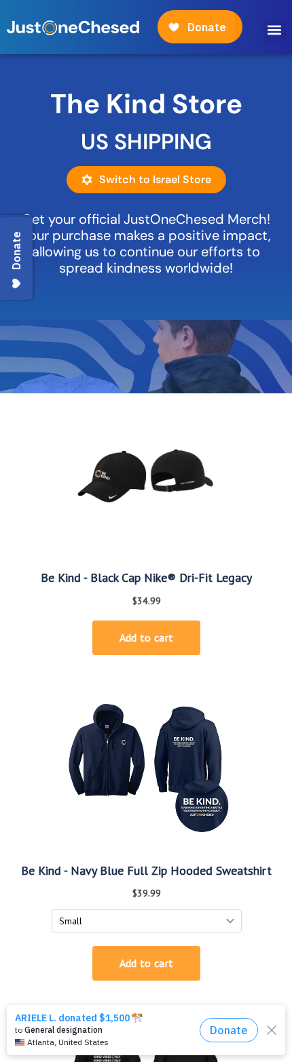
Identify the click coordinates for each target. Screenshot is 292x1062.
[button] (274, 30)
